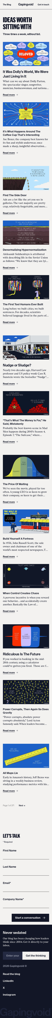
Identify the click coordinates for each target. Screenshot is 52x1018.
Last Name (9, 866)
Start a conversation (27, 917)
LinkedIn (8, 980)
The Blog (7, 4)
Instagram (9, 994)
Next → (22, 805)
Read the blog (11, 973)
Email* (7, 882)
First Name (9, 850)
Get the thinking (36, 955)
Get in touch (43, 4)
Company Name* (13, 899)
